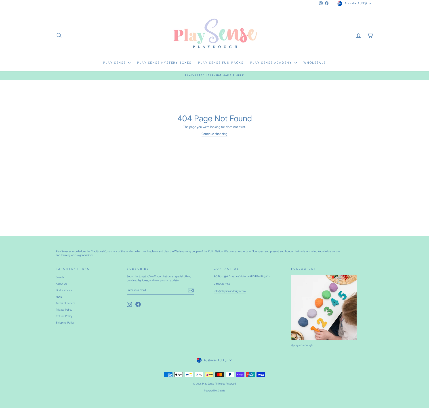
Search (60, 277)
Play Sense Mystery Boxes (164, 62)
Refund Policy (64, 316)
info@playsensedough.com (230, 291)
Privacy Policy (64, 309)
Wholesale (314, 62)
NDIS (59, 296)
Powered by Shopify (214, 391)
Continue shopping (214, 134)
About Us (61, 284)
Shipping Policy (65, 322)
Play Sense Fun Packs (221, 62)
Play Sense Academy (271, 62)
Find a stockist (64, 290)
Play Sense (115, 62)
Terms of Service (65, 303)
